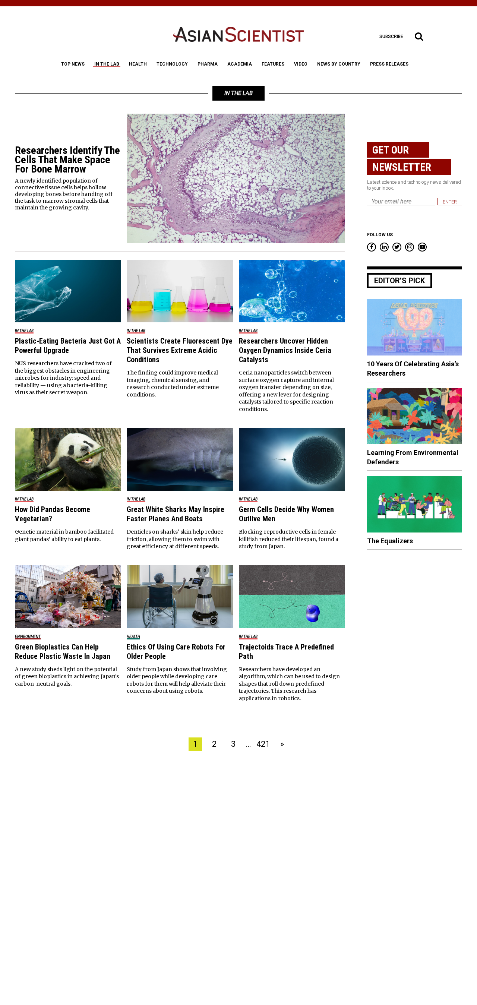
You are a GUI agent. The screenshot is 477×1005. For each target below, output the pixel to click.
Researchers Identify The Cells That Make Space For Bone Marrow (67, 159)
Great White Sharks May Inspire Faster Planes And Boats (175, 514)
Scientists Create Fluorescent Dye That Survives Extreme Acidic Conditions (180, 350)
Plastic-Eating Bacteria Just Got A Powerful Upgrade (68, 345)
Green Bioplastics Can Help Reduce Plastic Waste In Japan (62, 651)
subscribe (391, 36)
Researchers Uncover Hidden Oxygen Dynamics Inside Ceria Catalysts (285, 350)
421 (263, 744)
